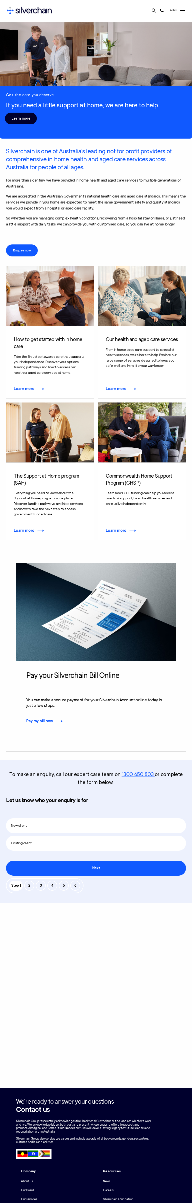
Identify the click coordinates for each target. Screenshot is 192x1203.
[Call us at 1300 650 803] (162, 10)
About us (26, 1181)
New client (19, 825)
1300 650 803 (138, 774)
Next (96, 868)
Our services (29, 1199)
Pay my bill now (39, 721)
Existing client (21, 843)
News (106, 1181)
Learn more (21, 118)
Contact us (33, 1109)
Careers (108, 1190)
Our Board (27, 1190)
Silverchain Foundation (118, 1199)
